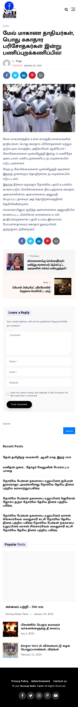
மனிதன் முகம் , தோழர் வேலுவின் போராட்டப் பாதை (36, 469)
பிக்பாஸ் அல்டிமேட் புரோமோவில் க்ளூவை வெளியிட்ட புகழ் (31, 289)
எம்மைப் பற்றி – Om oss (24, 607)
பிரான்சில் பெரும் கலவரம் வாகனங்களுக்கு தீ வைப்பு (40, 626)
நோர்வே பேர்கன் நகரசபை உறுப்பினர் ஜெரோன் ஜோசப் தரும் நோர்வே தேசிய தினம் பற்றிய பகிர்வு (39, 502)
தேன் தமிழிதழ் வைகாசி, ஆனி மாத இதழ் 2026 (37, 457)
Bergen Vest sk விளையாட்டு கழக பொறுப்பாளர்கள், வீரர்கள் (45, 647)
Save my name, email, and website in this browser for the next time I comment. (39, 394)
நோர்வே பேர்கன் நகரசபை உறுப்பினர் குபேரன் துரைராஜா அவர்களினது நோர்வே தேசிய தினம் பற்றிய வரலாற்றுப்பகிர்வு (38, 484)
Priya (19, 61)
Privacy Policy (19, 681)
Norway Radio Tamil (17, 614)
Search (6, 424)
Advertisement (40, 681)
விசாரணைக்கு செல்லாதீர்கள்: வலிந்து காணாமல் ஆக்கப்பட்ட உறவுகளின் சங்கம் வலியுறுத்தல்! (47, 264)
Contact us (60, 681)
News (6, 26)
